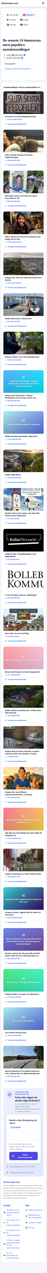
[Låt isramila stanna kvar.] (23, 1025)
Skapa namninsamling (25, 1156)
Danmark (30, 15)
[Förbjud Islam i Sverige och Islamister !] (23, 987)
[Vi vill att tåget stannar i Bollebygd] (23, 587)
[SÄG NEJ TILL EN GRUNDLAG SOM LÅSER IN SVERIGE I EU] (23, 827)
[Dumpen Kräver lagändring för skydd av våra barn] (23, 906)
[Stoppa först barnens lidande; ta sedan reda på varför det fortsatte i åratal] (23, 745)
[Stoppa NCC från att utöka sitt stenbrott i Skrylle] (23, 271)
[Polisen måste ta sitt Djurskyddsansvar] (23, 349)
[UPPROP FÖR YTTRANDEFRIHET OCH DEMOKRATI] (23, 548)
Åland (26, 25)
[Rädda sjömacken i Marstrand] (23, 311)
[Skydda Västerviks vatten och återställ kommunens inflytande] (23, 507)
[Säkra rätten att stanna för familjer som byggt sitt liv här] (23, 231)
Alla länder (15, 15)
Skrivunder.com (9, 3)
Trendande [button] (10, 63)
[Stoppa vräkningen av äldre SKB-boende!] (23, 866)
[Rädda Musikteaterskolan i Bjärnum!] (23, 429)
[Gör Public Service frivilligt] (23, 626)
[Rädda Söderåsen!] (23, 467)
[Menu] (43, 3)
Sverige (13, 25)
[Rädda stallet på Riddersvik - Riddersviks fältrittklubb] (23, 704)
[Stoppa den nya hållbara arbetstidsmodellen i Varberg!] (23, 786)
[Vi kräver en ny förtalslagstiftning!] (23, 109)
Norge (26, 20)
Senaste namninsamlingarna (18, 68)
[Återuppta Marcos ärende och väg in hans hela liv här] (23, 190)
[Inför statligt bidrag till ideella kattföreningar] (23, 149)
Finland (13, 20)
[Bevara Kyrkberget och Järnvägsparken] (23, 664)
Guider (6, 1205)
